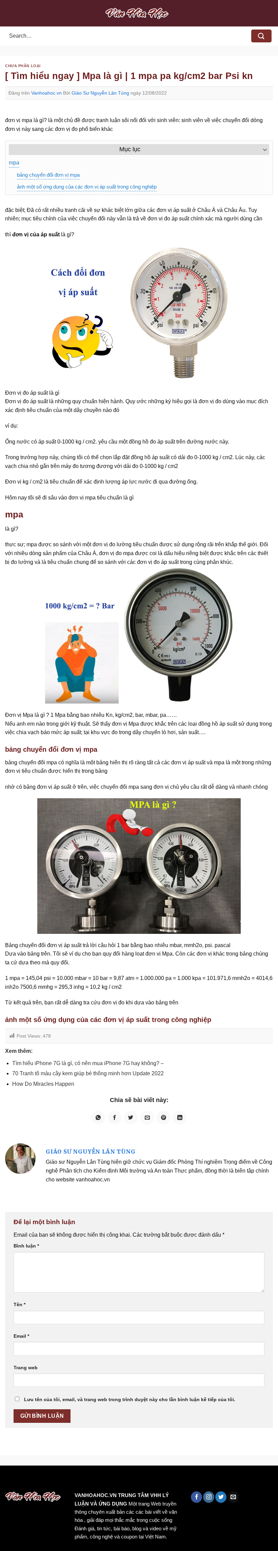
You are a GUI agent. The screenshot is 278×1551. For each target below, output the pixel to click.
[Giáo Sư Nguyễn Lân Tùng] (20, 1158)
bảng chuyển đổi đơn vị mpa (48, 175)
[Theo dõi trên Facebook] (196, 1497)
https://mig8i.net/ (135, 1480)
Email (21, 1336)
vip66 (53, 1480)
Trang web (26, 1367)
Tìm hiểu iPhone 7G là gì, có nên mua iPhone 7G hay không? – (88, 1063)
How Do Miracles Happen (43, 1084)
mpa (14, 162)
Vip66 (8, 1480)
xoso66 (30, 1480)
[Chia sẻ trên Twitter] (131, 1118)
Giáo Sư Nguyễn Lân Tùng (100, 93)
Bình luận (26, 1246)
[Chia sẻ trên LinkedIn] (179, 1118)
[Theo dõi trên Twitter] (220, 1497)
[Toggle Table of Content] (261, 149)
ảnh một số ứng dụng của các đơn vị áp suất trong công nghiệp (87, 187)
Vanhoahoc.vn (46, 93)
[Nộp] (261, 36)
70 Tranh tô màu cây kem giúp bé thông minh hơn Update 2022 (88, 1073)
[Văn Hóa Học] (139, 13)
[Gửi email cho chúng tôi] (233, 1497)
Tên (19, 1304)
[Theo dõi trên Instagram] (208, 1497)
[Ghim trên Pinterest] (163, 1118)
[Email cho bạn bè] (147, 1118)
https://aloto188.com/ (187, 1480)
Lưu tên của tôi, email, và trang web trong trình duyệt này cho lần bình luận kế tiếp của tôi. (129, 1399)
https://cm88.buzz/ (86, 1480)
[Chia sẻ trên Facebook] (114, 1118)
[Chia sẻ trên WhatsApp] (98, 1118)
